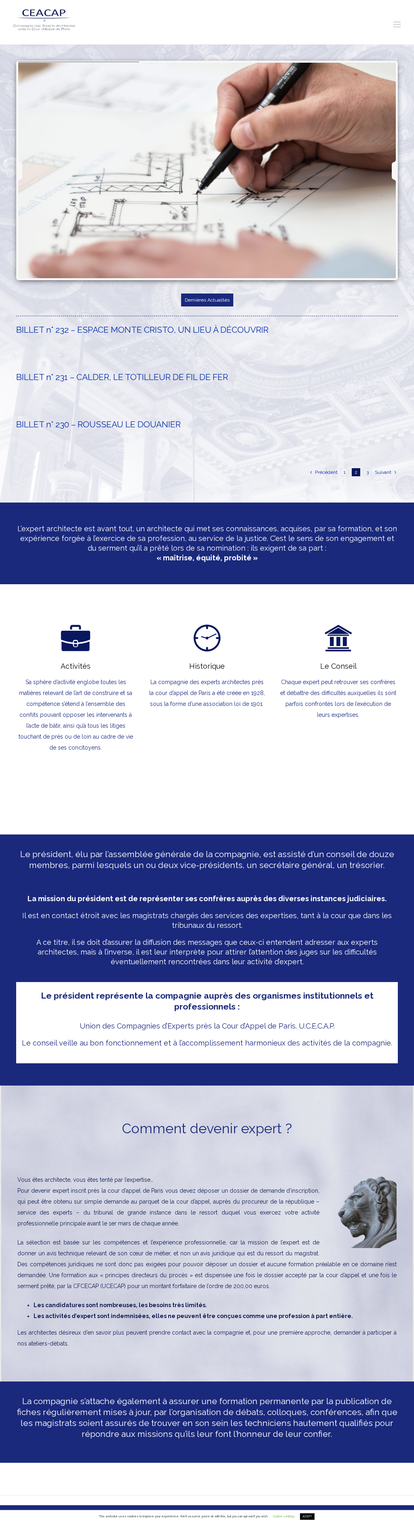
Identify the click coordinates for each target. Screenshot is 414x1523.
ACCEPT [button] (307, 1516)
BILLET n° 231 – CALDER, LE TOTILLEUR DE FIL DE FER (122, 377)
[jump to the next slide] (387, 171)
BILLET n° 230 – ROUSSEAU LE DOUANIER (98, 424)
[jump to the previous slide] (27, 171)
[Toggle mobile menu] (397, 24)
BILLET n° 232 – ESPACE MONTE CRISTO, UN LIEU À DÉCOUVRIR (142, 330)
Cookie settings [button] (284, 1516)
